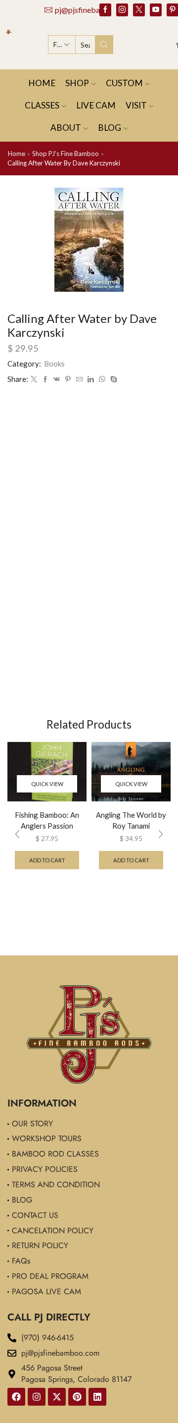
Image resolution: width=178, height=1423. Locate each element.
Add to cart (47, 860)
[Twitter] (139, 9)
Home (16, 154)
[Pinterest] (77, 1397)
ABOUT (65, 127)
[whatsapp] (120, 378)
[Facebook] (105, 9)
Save (82, 379)
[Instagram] (122, 9)
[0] (177, 45)
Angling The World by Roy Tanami (131, 820)
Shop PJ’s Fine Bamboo (65, 154)
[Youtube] (156, 9)
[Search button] (104, 44)
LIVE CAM (96, 105)
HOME (41, 83)
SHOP (77, 83)
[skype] (130, 378)
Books (54, 363)
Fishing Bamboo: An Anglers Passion (47, 820)
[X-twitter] (57, 1397)
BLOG (109, 127)
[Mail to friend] (97, 378)
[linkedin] (109, 378)
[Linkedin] (97, 1397)
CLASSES (42, 105)
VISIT (136, 105)
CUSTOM (124, 83)
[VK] (56, 378)
